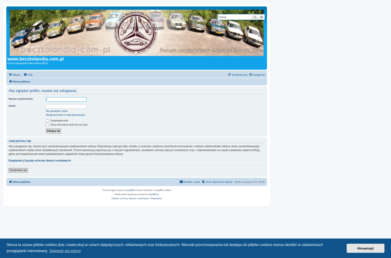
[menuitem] (28, 74)
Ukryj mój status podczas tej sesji (68, 124)
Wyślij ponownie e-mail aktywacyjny (65, 114)
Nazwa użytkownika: (21, 98)
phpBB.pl (154, 194)
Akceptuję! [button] (365, 248)
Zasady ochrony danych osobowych (47, 160)
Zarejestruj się (18, 170)
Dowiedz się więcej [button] (65, 251)
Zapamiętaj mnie (59, 120)
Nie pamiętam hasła (56, 111)
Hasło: (12, 105)
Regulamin (15, 160)
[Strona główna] (145, 31)
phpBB (130, 190)
